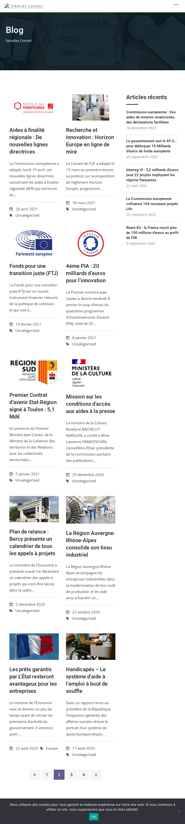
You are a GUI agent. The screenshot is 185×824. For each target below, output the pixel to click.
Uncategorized (27, 215)
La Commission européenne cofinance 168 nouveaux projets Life (152, 204)
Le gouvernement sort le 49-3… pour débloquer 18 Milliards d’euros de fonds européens (151, 146)
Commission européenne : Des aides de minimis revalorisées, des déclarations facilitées (151, 117)
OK (94, 817)
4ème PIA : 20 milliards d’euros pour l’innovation (86, 273)
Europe (52, 748)
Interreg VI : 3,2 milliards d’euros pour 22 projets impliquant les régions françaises (152, 175)
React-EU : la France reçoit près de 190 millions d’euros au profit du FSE (152, 232)
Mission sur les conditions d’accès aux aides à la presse (90, 404)
